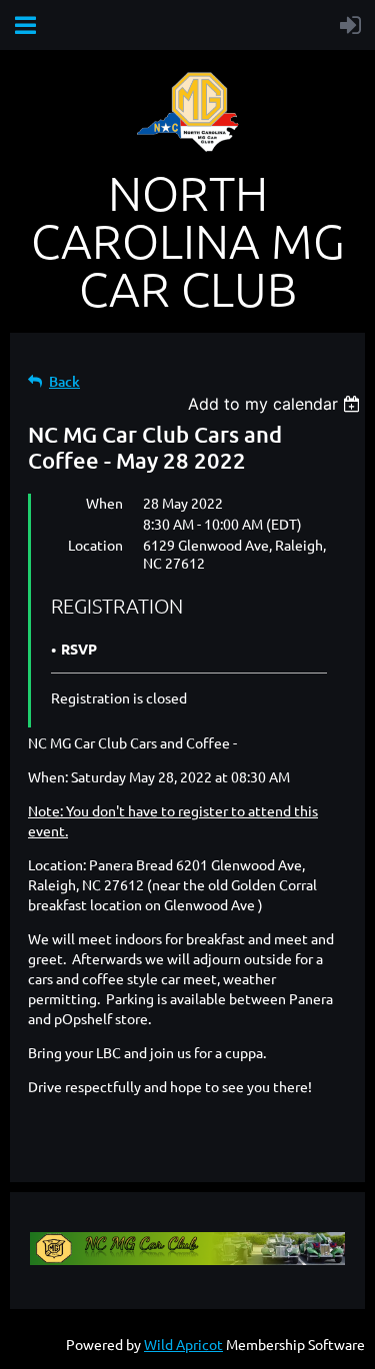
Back (64, 381)
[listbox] (276, 404)
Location (95, 545)
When (104, 503)
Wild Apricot (183, 1344)
